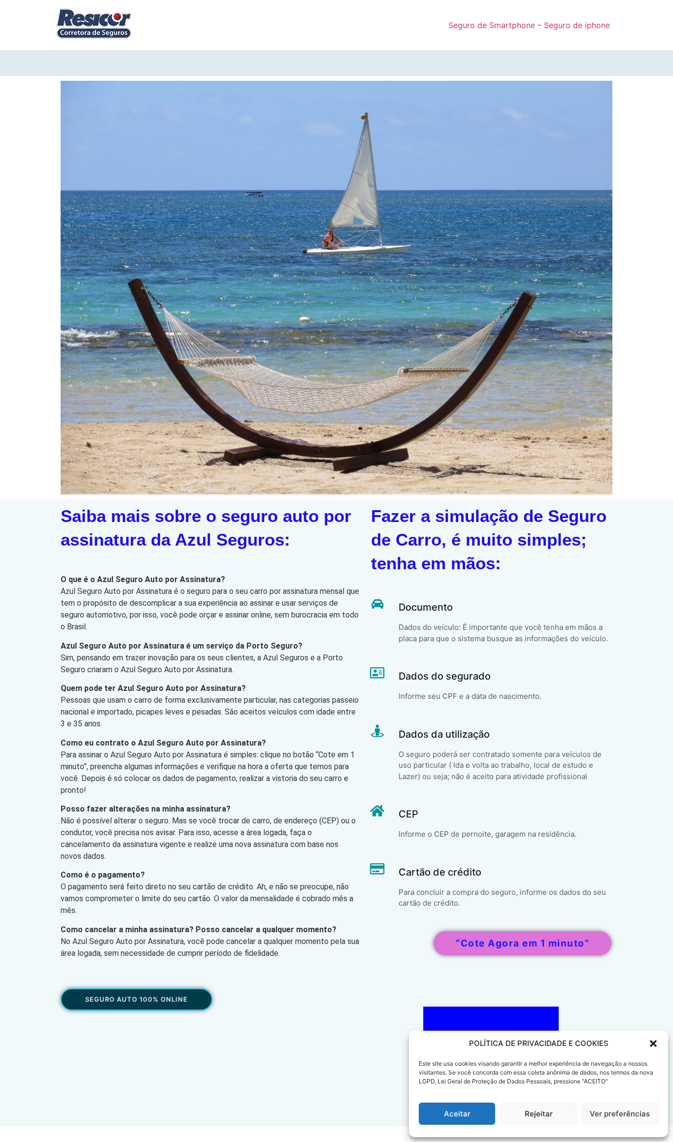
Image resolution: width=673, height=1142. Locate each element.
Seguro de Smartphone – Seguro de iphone (529, 25)
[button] (653, 1043)
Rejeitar (539, 1113)
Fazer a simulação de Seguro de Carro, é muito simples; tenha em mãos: (488, 539)
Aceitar (457, 1113)
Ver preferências (620, 1113)
